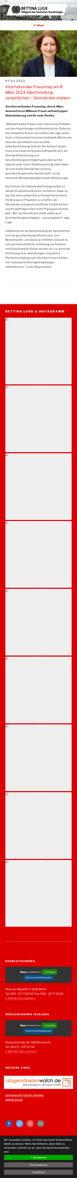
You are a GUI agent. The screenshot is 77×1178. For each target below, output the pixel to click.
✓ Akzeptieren (38, 1157)
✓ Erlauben (49, 972)
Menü (40, 25)
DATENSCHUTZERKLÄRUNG (24, 1095)
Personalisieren (38, 1164)
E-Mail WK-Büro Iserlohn (21, 1051)
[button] (38, 351)
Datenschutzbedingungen (38, 977)
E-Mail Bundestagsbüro (20, 998)
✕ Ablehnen (38, 1172)
